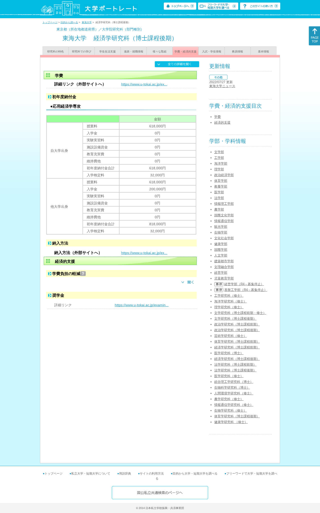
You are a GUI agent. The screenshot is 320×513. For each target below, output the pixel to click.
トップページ (50, 22)
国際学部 (220, 250)
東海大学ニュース (222, 86)
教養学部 (220, 186)
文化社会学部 (224, 238)
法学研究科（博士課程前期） (235, 364)
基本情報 (263, 51)
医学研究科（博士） (229, 353)
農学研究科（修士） (229, 399)
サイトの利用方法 (152, 473)
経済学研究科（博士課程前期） (237, 347)
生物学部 (220, 232)
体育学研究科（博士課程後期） (237, 416)
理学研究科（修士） (229, 307)
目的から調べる (69, 22)
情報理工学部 (224, 204)
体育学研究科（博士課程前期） (237, 341)
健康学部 (220, 244)
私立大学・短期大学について (90, 473)
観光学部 (220, 227)
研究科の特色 (55, 51)
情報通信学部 (224, 221)
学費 (217, 117)
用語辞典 (125, 473)
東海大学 (87, 22)
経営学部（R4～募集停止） (244, 284)
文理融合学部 (224, 267)
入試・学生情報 (211, 51)
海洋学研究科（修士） (230, 301)
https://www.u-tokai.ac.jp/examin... (141, 305)
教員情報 (237, 51)
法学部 (219, 198)
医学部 (219, 192)
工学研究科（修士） (229, 295)
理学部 (219, 169)
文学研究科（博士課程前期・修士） (240, 313)
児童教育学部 (224, 278)
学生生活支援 (107, 51)
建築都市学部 (224, 261)
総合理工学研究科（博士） (233, 382)
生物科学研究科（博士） (232, 387)
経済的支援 (222, 122)
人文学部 (220, 255)
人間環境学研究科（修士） (233, 393)
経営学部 (220, 272)
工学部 (219, 158)
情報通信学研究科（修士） (233, 405)
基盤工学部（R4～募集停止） (245, 290)
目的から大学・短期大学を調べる (195, 473)
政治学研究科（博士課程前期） (237, 324)
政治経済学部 (224, 175)
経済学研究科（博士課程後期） (237, 359)
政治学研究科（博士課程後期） (237, 330)
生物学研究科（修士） (230, 410)
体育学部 (220, 181)
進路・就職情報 (133, 51)
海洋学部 (220, 163)
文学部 (219, 152)
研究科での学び (81, 51)
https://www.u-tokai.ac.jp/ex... (144, 84)
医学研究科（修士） (229, 376)
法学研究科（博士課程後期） (235, 370)
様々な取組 (159, 51)
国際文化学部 (224, 215)
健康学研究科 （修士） (231, 422)
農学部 (219, 209)
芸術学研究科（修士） (230, 336)
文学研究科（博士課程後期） (235, 318)
